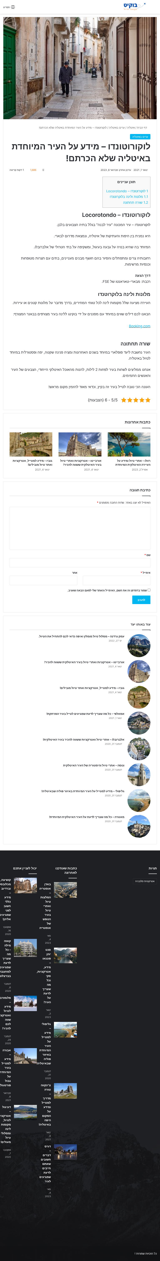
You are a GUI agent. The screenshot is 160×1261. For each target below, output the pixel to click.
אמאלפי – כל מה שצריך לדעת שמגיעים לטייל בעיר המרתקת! (85, 713)
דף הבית (142, 127)
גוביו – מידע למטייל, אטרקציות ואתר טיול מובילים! (92, 688)
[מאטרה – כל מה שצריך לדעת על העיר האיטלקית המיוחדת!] (139, 826)
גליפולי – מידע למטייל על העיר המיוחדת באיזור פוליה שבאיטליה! (82, 791)
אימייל (145, 572)
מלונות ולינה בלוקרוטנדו (129, 197)
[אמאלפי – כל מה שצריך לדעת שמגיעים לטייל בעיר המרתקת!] (139, 723)
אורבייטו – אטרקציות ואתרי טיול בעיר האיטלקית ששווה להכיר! (84, 662)
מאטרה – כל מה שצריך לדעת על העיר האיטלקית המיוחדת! (86, 817)
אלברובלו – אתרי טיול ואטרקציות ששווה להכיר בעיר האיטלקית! (83, 739)
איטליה (131, 127)
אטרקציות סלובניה (145, 881)
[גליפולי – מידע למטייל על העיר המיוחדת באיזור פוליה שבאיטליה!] (139, 800)
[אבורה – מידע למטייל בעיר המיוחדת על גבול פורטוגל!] (25, 1056)
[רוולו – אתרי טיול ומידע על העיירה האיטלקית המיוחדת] (129, 444)
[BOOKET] (130, 7)
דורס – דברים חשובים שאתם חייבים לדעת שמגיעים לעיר (45, 1163)
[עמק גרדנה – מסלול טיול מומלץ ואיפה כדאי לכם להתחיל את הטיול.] (139, 645)
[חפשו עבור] (155, 8)
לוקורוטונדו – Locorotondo (127, 191)
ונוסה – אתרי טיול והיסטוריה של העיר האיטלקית (93, 765)
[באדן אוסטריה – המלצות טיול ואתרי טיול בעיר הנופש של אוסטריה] (65, 890)
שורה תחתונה (135, 202)
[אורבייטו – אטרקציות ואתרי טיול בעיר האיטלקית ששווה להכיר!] (80, 444)
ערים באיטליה (117, 127)
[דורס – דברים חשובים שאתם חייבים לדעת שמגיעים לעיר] (65, 1151)
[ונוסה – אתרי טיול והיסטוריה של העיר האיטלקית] (139, 774)
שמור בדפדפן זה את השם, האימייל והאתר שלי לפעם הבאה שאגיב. (107, 590)
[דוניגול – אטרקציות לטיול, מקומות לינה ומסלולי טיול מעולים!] (25, 1112)
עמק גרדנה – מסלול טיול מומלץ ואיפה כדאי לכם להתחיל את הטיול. (81, 636)
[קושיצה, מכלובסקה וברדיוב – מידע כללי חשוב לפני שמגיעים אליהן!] (25, 885)
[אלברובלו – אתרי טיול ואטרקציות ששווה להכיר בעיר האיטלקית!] (139, 748)
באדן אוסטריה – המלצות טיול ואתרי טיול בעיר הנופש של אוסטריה (45, 906)
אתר (74, 572)
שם (147, 555)
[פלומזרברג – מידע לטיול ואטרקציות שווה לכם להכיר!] (25, 1003)
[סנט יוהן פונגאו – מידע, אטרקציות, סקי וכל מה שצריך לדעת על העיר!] (65, 955)
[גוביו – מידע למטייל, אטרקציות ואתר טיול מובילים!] (31, 444)
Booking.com (139, 326)
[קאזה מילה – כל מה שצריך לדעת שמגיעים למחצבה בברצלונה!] (25, 948)
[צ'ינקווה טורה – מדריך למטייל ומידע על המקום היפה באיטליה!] (65, 1091)
